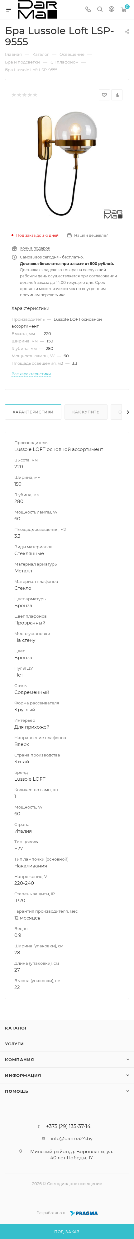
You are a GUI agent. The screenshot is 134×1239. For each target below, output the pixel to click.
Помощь (16, 1091)
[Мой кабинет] (111, 10)
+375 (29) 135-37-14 (68, 1126)
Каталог (16, 1027)
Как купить (86, 412)
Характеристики (33, 412)
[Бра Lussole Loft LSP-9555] (67, 163)
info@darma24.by (72, 1138)
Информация (23, 1075)
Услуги (14, 1043)
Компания (19, 1059)
